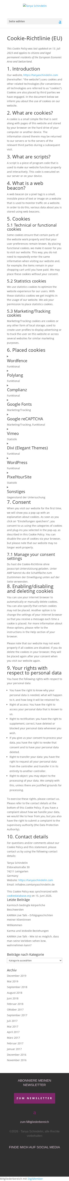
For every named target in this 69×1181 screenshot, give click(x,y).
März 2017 (13, 1037)
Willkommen (14, 925)
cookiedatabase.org (19, 895)
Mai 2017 (12, 1026)
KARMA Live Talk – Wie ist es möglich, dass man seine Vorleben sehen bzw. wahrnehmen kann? (33, 941)
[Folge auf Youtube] (35, 1159)
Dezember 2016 (16, 1054)
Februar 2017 (15, 1043)
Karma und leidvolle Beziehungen (28, 930)
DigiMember (35, 1178)
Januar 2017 (14, 1049)
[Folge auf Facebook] (23, 1159)
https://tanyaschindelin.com (40, 75)
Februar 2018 (15, 1004)
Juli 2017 (12, 1021)
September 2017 (17, 1015)
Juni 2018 (12, 998)
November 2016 (16, 1060)
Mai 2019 (12, 981)
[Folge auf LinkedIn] (46, 1159)
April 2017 (13, 1032)
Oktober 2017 (15, 1009)
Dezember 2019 (16, 975)
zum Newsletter (35, 1098)
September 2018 (17, 987)
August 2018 (14, 992)
